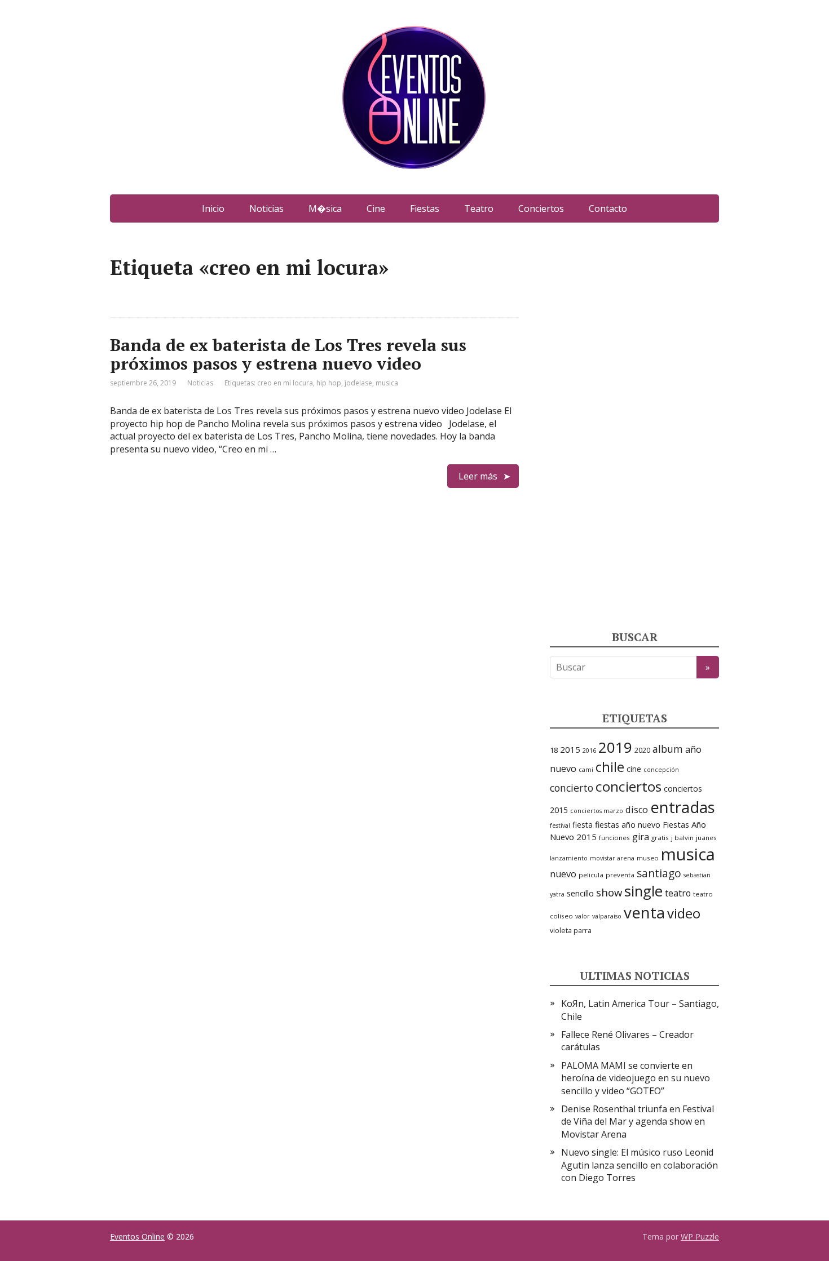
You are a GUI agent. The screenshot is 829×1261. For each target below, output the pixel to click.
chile (610, 767)
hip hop (328, 383)
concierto (571, 787)
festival (560, 825)
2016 (589, 750)
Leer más (477, 476)
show (609, 892)
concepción (661, 770)
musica (387, 383)
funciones (614, 837)
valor (582, 916)
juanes (706, 837)
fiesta (582, 824)
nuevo (563, 874)
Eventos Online (137, 1236)
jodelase (358, 383)
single (643, 891)
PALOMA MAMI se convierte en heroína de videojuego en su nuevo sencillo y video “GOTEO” (635, 1078)
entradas (682, 807)
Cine (376, 208)
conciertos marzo (596, 811)
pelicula (591, 875)
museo (648, 858)
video (683, 913)
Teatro (478, 208)
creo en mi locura (285, 383)
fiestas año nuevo (627, 824)
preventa (620, 875)
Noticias (266, 208)
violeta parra (571, 930)
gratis (660, 837)
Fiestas (424, 208)
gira (640, 837)
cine (634, 768)
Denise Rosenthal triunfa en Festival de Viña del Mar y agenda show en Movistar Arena (637, 1121)
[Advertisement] (634, 425)
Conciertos (541, 208)
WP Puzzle (700, 1236)
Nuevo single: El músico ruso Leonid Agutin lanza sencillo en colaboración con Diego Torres (639, 1165)
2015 (570, 749)
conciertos (629, 786)
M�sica (325, 208)
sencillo (580, 893)
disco (636, 809)
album (667, 749)
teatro (678, 893)
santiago (659, 873)
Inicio (213, 208)
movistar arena (612, 858)
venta (644, 912)
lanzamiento (569, 858)
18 (554, 750)
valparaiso (606, 916)
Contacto (608, 208)
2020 (642, 750)
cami (586, 770)
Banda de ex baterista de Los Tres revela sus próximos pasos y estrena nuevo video (288, 354)
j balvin (682, 837)
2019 (615, 747)
